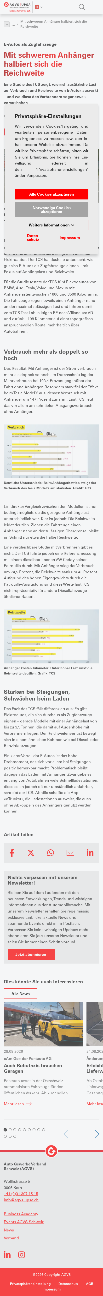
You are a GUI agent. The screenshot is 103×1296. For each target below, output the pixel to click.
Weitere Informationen (50, 225)
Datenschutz (33, 237)
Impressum (70, 237)
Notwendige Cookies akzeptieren (52, 209)
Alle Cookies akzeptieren (51, 194)
